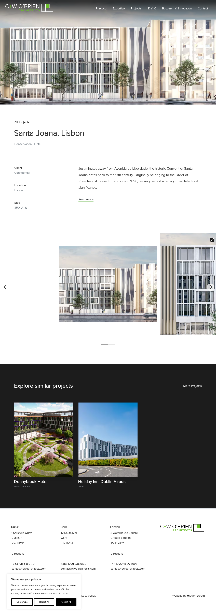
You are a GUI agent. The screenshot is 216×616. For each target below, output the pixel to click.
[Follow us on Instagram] (202, 566)
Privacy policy (86, 595)
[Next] (210, 287)
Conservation (23, 144)
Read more (85, 199)
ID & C (151, 8)
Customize (22, 601)
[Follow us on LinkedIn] (194, 566)
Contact (203, 8)
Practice (101, 8)
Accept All (66, 601)
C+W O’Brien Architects (29, 7)
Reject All (44, 601)
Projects (136, 8)
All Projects (21, 122)
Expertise (119, 8)
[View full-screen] (212, 240)
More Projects (192, 386)
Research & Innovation (177, 8)
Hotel (37, 144)
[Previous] (5, 287)
